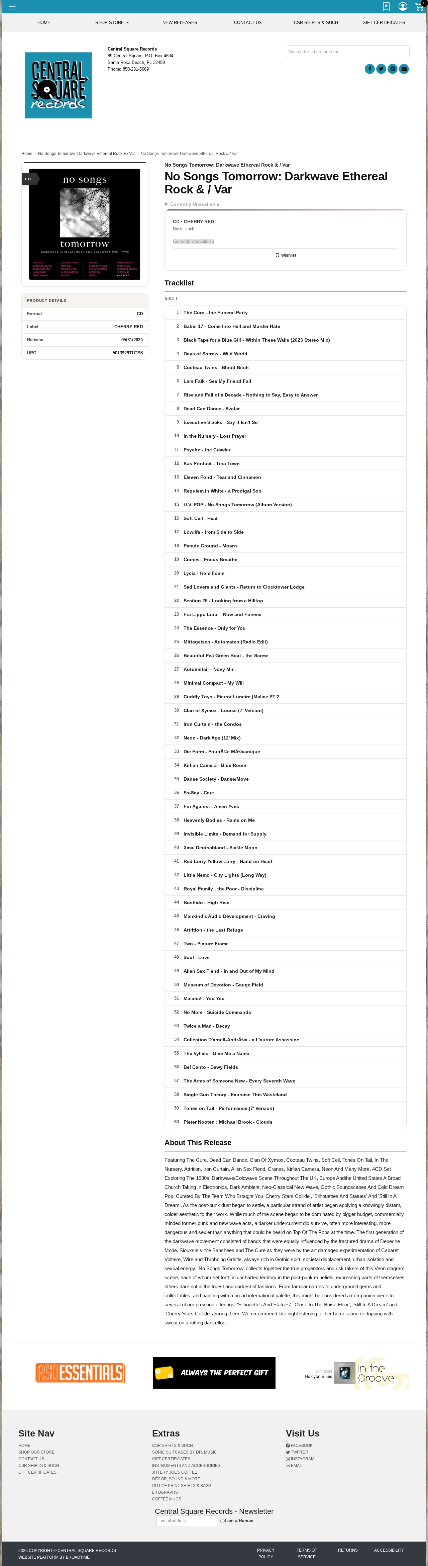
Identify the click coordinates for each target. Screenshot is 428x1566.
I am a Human (239, 1520)
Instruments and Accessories (186, 1465)
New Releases (180, 22)
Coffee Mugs (166, 1499)
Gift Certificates (383, 22)
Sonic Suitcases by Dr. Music (184, 1452)
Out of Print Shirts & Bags (181, 1485)
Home (26, 153)
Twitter (299, 1452)
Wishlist (288, 255)
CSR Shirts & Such (316, 22)
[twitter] (381, 69)
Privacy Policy (266, 1553)
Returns (348, 1550)
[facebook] (370, 69)
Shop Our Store (36, 1452)
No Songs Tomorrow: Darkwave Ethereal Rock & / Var (86, 153)
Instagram (302, 1459)
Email (296, 1465)
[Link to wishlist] (386, 7)
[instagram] (392, 69)
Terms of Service (307, 1553)
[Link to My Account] (403, 7)
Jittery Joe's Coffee (174, 1472)
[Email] (404, 69)
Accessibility (389, 1550)
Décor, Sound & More (176, 1479)
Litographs (165, 1492)
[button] (112, 23)
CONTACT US (248, 22)
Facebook (301, 1445)
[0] (420, 8)
